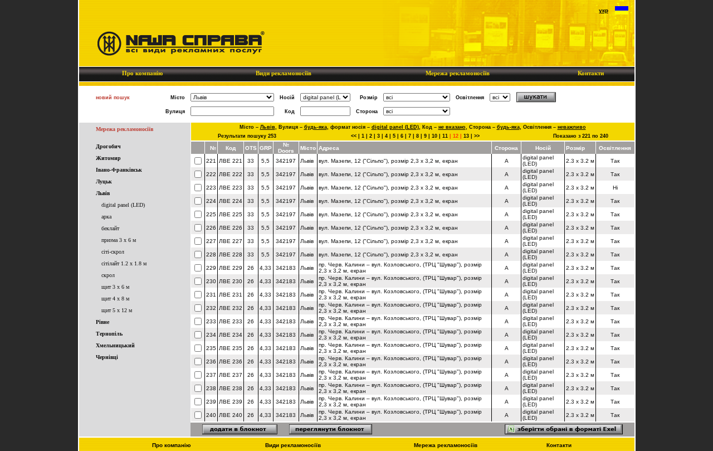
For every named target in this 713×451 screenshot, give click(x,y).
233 (211, 321)
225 (211, 214)
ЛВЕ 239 (230, 402)
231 (211, 295)
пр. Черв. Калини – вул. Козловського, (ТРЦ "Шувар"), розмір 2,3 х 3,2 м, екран (400, 267)
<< (353, 136)
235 (211, 348)
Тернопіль (109, 334)
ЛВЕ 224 (230, 201)
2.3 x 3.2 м (580, 161)
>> (477, 136)
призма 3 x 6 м (118, 240)
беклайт (110, 228)
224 (211, 201)
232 (211, 308)
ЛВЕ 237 (230, 375)
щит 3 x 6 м (115, 287)
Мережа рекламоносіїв (457, 73)
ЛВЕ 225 (230, 214)
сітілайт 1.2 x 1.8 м (123, 263)
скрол (108, 275)
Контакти (590, 73)
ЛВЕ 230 (230, 281)
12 (455, 136)
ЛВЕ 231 (230, 295)
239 (211, 402)
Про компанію (142, 73)
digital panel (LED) (123, 205)
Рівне (102, 322)
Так (615, 161)
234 (211, 335)
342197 (286, 161)
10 (434, 136)
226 (211, 228)
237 (211, 375)
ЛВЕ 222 (230, 174)
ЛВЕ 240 (230, 415)
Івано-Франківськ (119, 170)
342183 (286, 268)
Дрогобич (108, 146)
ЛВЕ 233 (230, 321)
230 (211, 281)
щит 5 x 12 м (116, 310)
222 (211, 174)
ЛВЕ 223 (230, 188)
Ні (615, 188)
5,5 (265, 161)
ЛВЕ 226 (230, 228)
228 (211, 254)
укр (603, 10)
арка (106, 217)
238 (211, 388)
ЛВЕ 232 (230, 308)
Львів (103, 193)
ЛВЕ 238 (230, 388)
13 (466, 136)
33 (250, 161)
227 (211, 241)
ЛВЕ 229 (230, 268)
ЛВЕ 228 (230, 254)
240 (211, 415)
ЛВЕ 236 (230, 361)
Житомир (108, 158)
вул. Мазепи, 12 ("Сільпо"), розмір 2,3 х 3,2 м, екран (388, 161)
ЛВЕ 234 (230, 335)
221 (211, 161)
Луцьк (104, 181)
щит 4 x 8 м (115, 298)
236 (211, 361)
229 (211, 268)
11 (445, 136)
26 (250, 268)
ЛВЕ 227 (230, 241)
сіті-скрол (112, 252)
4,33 (265, 268)
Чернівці (107, 357)
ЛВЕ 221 (230, 161)
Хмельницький (115, 345)
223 (211, 188)
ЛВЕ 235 (230, 348)
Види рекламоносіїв (283, 73)
